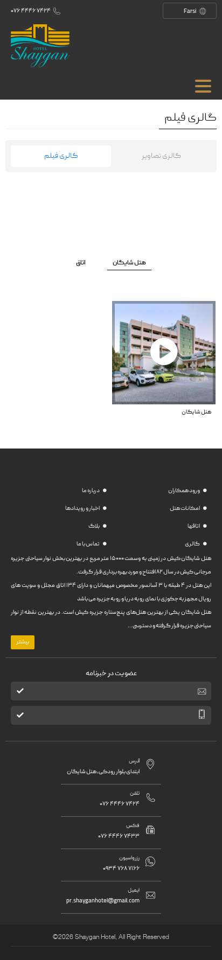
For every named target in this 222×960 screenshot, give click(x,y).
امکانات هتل (185, 508)
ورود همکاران (184, 491)
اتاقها (194, 526)
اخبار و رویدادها (82, 508)
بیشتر (22, 642)
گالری (192, 544)
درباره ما (91, 491)
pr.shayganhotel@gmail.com (103, 901)
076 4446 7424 (31, 11)
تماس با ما (88, 544)
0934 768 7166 (121, 869)
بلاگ (94, 526)
